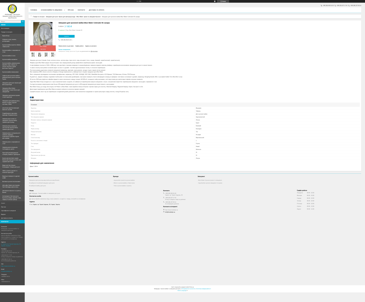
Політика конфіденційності (203, 288)
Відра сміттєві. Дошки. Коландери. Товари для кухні (11, 166)
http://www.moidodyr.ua (8, 266)
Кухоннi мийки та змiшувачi (51, 10)
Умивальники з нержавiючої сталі (11, 142)
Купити (66, 36)
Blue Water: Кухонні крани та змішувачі (210, 180)
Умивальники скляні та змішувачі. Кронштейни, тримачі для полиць (9, 120)
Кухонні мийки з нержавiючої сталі (11, 51)
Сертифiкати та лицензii (8, 210)
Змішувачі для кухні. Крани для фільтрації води (11, 83)
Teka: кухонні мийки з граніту (122, 186)
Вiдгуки (3, 214)
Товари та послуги (6, 32)
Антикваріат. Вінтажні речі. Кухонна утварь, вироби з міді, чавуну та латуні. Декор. (11, 197)
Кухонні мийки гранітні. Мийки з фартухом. (11, 45)
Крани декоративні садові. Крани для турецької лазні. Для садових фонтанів (11, 159)
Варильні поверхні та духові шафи (11, 177)
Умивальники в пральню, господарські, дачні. (10, 148)
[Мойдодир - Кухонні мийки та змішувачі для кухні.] (12, 9)
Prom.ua (191, 287)
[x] (33, 97)
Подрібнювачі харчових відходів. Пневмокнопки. (9, 114)
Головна (33, 10)
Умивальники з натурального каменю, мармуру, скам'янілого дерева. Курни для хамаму (11, 135)
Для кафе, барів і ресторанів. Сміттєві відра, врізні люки (11, 186)
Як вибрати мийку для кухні (37, 186)
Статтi (3, 203)
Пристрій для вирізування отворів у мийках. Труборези (11, 153)
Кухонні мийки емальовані (10, 72)
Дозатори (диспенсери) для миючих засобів (10, 108)
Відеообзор (5, 36)
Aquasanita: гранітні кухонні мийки (124, 180)
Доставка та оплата (96, 10)
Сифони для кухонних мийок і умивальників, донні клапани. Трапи (11, 77)
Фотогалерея (5, 28)
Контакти (81, 10)
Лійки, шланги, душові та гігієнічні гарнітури (9, 171)
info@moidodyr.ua (6, 271)
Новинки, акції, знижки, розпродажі (9, 40)
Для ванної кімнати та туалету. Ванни (11, 191)
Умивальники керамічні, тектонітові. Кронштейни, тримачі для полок (10, 127)
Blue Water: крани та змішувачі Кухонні (88, 16)
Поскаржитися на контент (189, 288)
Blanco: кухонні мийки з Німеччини (124, 183)
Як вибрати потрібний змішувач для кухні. (42, 183)
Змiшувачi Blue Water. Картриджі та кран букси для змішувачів (11, 89)
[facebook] (31, 97)
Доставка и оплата (7, 218)
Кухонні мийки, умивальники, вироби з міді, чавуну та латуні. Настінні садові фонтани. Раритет (11, 65)
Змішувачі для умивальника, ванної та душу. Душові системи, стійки (11, 102)
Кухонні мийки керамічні (9, 59)
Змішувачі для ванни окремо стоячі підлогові (11, 96)
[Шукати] (23, 21)
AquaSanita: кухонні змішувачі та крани (210, 183)
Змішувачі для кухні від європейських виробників (44, 180)
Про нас (3, 207)
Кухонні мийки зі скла (8, 56)
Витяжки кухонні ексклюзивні (11, 181)
